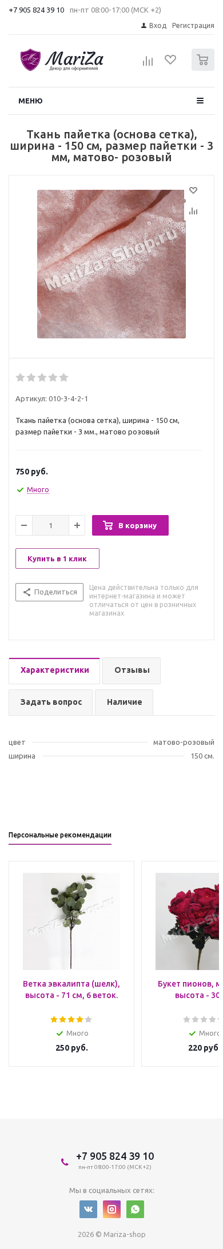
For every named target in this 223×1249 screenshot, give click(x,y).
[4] (53, 377)
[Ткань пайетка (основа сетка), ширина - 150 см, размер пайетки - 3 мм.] (111, 264)
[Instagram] (112, 1209)
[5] (64, 377)
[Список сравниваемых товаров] (148, 65)
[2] (31, 377)
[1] (20, 377)
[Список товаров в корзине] (204, 68)
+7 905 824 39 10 (36, 10)
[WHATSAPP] (135, 1209)
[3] (42, 377)
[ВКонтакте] (88, 1209)
